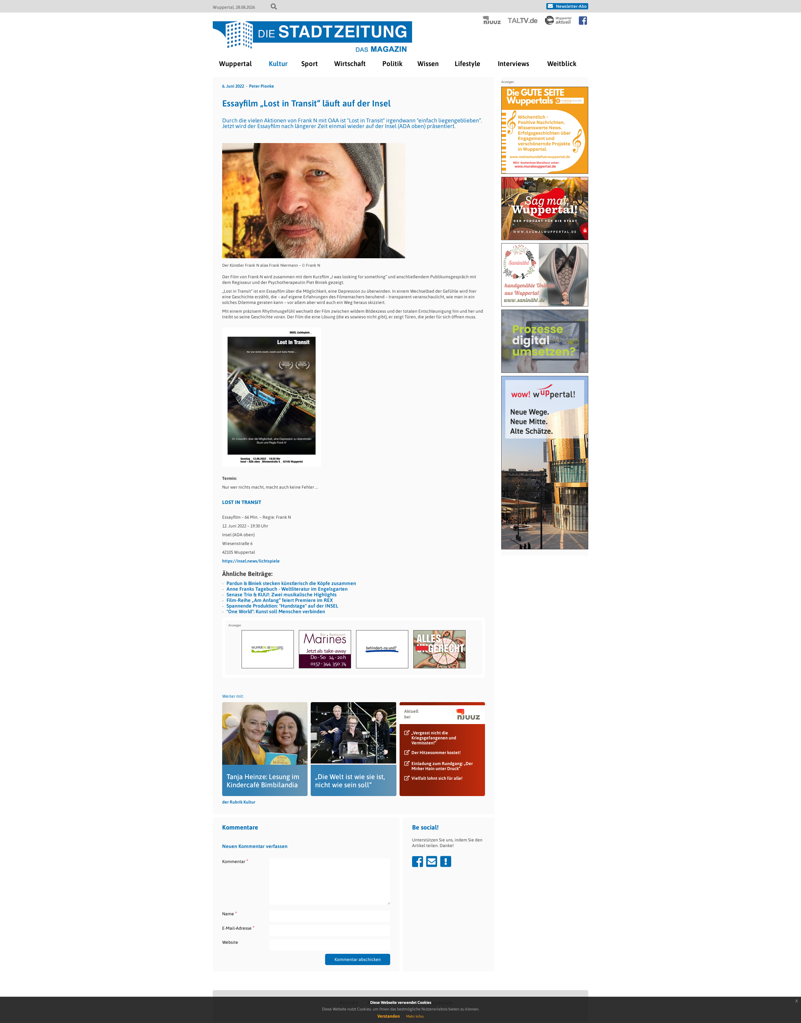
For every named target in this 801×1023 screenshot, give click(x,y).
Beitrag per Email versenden (431, 861)
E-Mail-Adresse (238, 928)
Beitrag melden (445, 861)
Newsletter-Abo (571, 6)
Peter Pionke (261, 86)
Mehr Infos (415, 1016)
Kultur (278, 63)
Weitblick (561, 63)
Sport (309, 63)
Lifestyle (467, 63)
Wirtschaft (350, 63)
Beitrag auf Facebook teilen (417, 861)
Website (230, 942)
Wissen (428, 63)
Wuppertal (235, 63)
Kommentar (235, 861)
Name (229, 914)
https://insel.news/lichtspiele (251, 560)
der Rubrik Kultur (238, 802)
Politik (392, 63)
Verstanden (388, 1016)
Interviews (513, 63)
